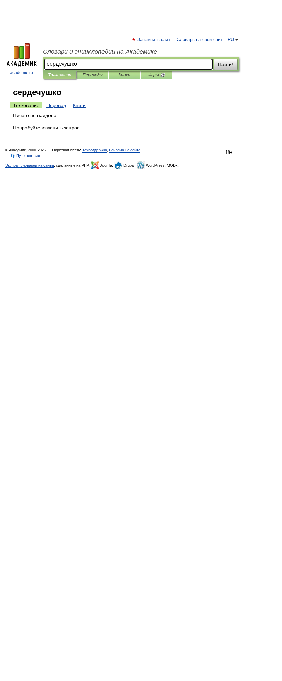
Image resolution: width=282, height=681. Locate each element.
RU (231, 39)
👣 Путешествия (25, 156)
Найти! (225, 64)
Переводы (93, 75)
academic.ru (21, 72)
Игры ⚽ (156, 75)
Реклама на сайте (124, 150)
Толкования (59, 75)
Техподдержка (94, 150)
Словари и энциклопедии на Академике (100, 51)
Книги (124, 75)
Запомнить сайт (154, 39)
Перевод (56, 105)
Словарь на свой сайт (200, 39)
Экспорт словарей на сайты (29, 165)
